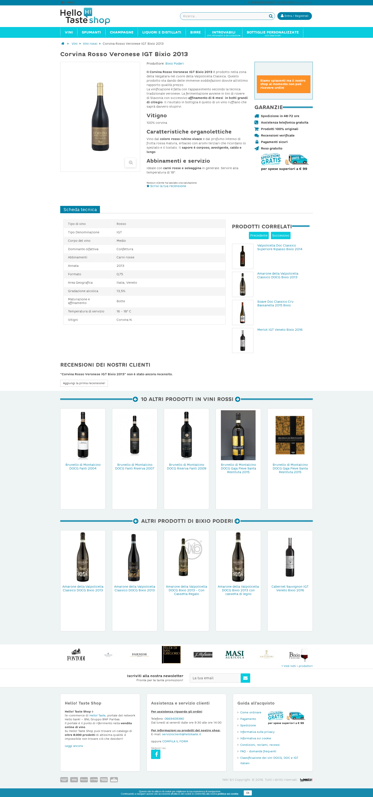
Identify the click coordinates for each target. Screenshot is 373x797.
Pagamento (248, 719)
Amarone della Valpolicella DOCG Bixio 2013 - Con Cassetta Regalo (186, 590)
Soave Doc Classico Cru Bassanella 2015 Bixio (275, 303)
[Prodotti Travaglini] (107, 654)
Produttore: (155, 63)
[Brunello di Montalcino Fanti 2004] (83, 435)
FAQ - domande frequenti (258, 751)
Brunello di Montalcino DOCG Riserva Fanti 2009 (186, 466)
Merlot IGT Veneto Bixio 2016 (280, 329)
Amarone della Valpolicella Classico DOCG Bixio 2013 (277, 275)
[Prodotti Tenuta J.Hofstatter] (203, 654)
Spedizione (248, 725)
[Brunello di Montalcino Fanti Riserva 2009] (186, 435)
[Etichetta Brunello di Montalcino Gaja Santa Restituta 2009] (290, 435)
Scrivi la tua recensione (167, 186)
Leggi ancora (74, 746)
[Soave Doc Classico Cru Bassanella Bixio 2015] (242, 312)
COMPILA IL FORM (175, 741)
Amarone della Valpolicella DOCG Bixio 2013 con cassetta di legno (238, 590)
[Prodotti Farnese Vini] (139, 654)
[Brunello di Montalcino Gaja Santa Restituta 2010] (238, 435)
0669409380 (174, 718)
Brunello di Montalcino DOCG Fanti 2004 (83, 466)
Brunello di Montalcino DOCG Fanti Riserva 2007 (134, 466)
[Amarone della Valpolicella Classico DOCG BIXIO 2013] (242, 284)
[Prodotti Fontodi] (76, 654)
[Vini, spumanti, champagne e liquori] (63, 43)
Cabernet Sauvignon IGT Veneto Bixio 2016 (290, 588)
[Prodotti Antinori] (266, 654)
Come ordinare (250, 712)
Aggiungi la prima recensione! (84, 383)
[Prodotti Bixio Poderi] (298, 654)
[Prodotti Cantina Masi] (234, 654)
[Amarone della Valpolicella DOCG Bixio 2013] (186, 556)
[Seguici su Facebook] (155, 754)
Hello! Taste (97, 715)
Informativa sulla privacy (257, 731)
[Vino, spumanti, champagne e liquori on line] (89, 16)
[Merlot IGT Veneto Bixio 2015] (242, 340)
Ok (248, 792)
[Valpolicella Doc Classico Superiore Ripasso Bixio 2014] (242, 256)
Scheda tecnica (80, 209)
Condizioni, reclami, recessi (260, 744)
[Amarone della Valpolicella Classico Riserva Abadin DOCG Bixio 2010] (134, 556)
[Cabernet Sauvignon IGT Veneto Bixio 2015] (290, 556)
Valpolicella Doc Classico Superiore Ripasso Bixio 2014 (279, 247)
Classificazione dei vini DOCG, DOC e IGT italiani (269, 760)
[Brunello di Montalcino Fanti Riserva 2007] (134, 435)
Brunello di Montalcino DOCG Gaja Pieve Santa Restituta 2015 (238, 468)
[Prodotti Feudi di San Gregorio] (171, 654)
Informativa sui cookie (255, 738)
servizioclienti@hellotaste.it (94, 2)
